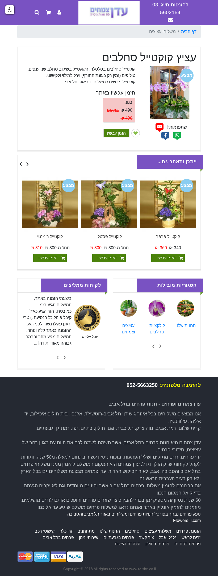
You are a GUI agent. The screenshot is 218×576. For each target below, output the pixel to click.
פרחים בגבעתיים (118, 537)
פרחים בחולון (157, 544)
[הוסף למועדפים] (135, 133)
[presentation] (27, 163)
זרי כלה (66, 531)
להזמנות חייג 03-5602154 (170, 8)
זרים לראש (191, 537)
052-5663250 (142, 385)
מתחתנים (86, 531)
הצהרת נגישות (127, 544)
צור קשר (146, 537)
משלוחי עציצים (158, 531)
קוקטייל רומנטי (50, 236)
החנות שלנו (185, 325)
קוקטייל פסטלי (109, 236)
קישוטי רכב (44, 531)
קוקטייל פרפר (168, 236)
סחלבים (132, 531)
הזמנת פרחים (188, 531)
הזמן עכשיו (116, 133)
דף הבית (188, 31)
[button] (9, 9)
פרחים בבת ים (187, 544)
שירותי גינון (88, 537)
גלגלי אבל (168, 537)
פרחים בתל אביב (58, 537)
